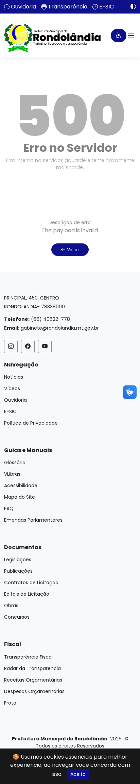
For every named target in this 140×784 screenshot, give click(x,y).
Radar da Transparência (32, 668)
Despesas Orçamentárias (34, 691)
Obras (11, 605)
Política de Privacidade (31, 423)
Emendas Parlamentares (33, 520)
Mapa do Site (19, 497)
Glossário (14, 462)
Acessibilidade (20, 485)
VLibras (12, 474)
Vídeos (12, 388)
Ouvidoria (23, 6)
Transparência (67, 6)
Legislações (17, 559)
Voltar (72, 249)
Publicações (18, 571)
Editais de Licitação (26, 594)
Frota (10, 702)
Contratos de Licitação (31, 582)
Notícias (13, 377)
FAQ (9, 508)
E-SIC (106, 6)
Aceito (78, 774)
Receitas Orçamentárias (33, 680)
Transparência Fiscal (28, 657)
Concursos (17, 617)
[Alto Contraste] (130, 6)
